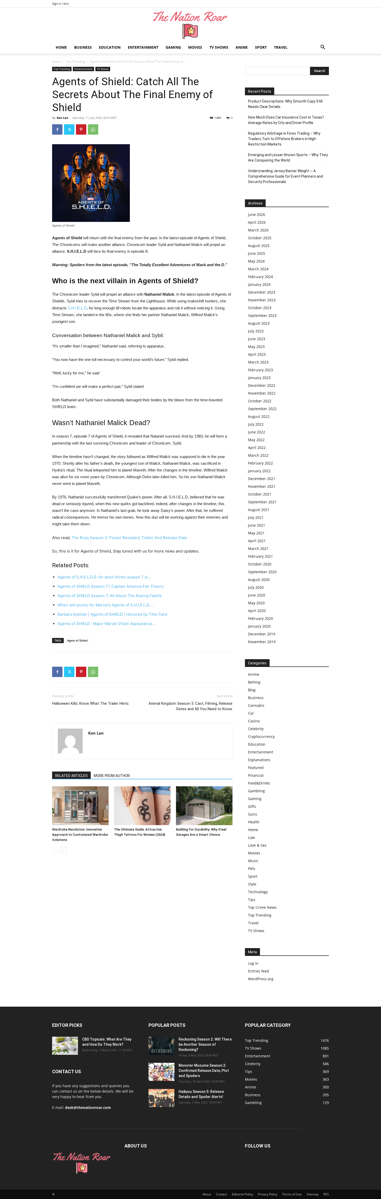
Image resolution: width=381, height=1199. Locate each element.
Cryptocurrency (261, 736)
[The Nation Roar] (190, 25)
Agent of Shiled (77, 640)
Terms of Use (292, 1194)
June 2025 (256, 253)
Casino (254, 720)
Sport (261, 47)
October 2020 (259, 564)
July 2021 (256, 517)
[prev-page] (55, 850)
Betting (254, 682)
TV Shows (218, 47)
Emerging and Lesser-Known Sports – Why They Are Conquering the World (288, 157)
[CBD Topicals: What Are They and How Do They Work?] (65, 1046)
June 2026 (256, 214)
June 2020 (256, 595)
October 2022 (259, 400)
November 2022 (262, 393)
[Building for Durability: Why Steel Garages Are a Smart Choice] (204, 805)
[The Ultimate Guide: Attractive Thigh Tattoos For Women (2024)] (142, 805)
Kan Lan (62, 118)
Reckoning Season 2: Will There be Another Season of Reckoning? (205, 1044)
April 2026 (257, 222)
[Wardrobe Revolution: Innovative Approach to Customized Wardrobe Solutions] (80, 805)
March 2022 (258, 455)
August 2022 (259, 416)
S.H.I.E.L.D (77, 308)
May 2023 (256, 346)
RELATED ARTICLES (71, 776)
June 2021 (256, 525)
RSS (326, 1194)
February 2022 (260, 463)
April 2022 (257, 447)
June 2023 (256, 338)
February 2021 (260, 556)
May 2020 (256, 602)
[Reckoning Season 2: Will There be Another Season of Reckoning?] (161, 1046)
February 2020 (260, 618)
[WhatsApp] (93, 129)
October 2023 (259, 307)
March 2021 (258, 548)
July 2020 (256, 587)
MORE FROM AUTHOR (112, 776)
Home (61, 47)
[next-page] (63, 850)
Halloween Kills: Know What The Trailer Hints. (90, 703)
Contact (221, 1194)
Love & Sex (257, 845)
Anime (242, 47)
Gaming (173, 47)
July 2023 (256, 331)
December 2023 (261, 292)
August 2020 (259, 579)
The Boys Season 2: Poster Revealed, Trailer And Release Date (129, 537)
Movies (195, 47)
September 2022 (262, 408)
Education (110, 47)
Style (252, 884)
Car (251, 713)
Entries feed (258, 971)
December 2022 (261, 385)
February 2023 (260, 369)
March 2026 (258, 230)
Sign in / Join (60, 3)
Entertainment (143, 47)
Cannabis (256, 705)
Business (83, 47)
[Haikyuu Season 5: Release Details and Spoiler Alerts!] (161, 1098)
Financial (256, 775)
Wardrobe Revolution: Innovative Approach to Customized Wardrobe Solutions (80, 834)
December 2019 (261, 633)
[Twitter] (69, 129)
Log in (253, 963)
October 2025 (259, 237)
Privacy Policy (267, 1194)
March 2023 (258, 362)
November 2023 (262, 299)
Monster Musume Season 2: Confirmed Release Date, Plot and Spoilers (204, 1070)
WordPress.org (260, 978)
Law (251, 837)
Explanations (259, 759)
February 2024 (260, 276)
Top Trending (75, 61)
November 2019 (262, 641)
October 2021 (259, 494)
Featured (256, 767)
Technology (258, 891)
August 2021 (259, 509)
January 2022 (259, 470)
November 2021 (262, 486)
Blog (252, 689)
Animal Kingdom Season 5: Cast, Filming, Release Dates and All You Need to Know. (190, 706)
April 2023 (257, 354)
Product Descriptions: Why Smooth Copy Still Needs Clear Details (285, 104)
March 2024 (258, 268)
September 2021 (262, 501)
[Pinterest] (81, 129)
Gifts (252, 806)
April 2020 (257, 610)
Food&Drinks (259, 783)
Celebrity (256, 728)
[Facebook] (57, 129)
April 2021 (257, 540)
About (206, 1194)
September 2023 (262, 315)
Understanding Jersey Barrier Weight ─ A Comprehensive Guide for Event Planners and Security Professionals (285, 176)
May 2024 (256, 261)
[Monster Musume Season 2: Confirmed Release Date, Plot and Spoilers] (161, 1072)
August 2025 (259, 245)
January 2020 (259, 626)
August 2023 (259, 323)
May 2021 (256, 533)
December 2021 (261, 478)
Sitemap (313, 1194)
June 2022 (256, 432)
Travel (280, 47)
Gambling (256, 790)
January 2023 (259, 377)
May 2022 (256, 439)
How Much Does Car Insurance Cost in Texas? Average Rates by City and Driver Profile (286, 120)
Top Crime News (262, 907)
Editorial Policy (242, 1194)
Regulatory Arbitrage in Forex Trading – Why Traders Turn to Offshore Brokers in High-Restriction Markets (284, 138)
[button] (322, 47)
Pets (251, 868)
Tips (251, 899)
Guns (252, 814)
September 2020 (262, 571)
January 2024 (259, 284)
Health (253, 821)
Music (253, 860)
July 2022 (256, 424)
